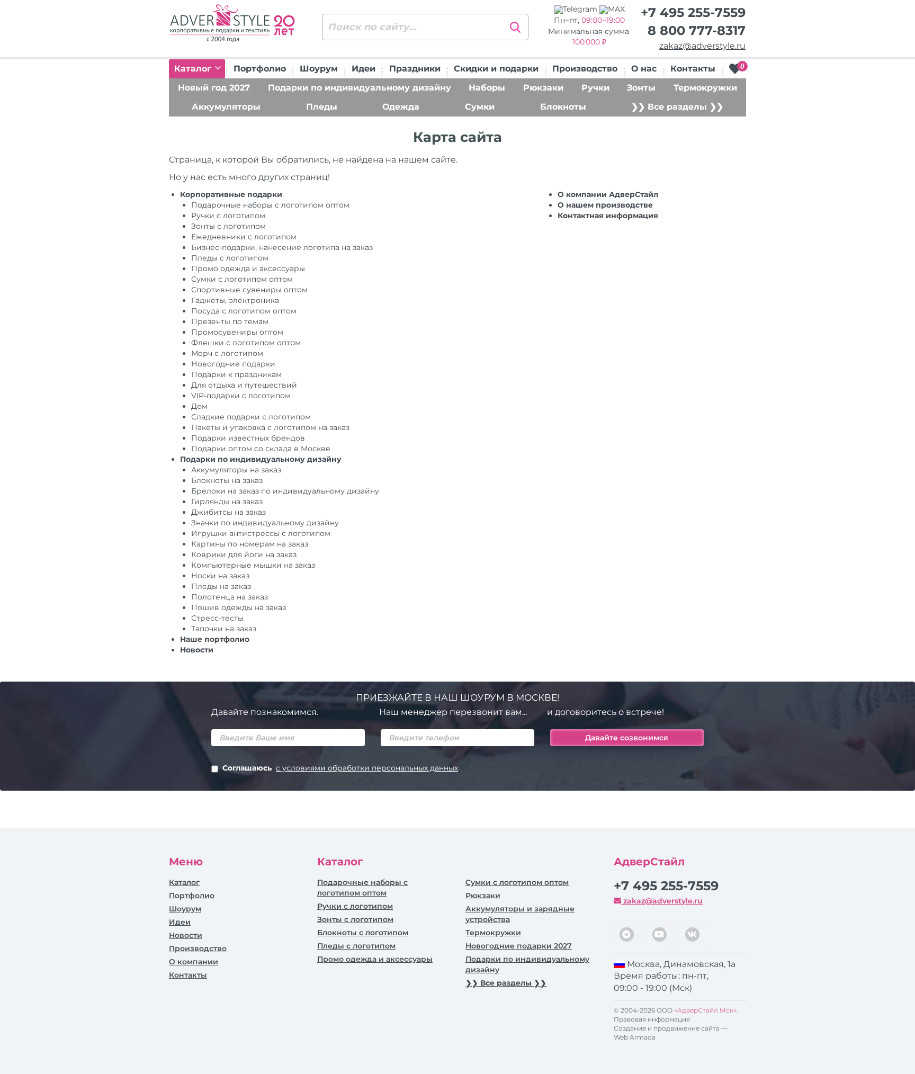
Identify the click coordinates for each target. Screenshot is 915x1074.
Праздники (415, 69)
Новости (196, 650)
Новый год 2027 (214, 88)
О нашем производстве (605, 205)
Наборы (487, 88)
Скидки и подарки (496, 69)
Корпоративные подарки (231, 194)
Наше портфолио (214, 639)
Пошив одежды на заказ (238, 607)
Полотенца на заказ (229, 597)
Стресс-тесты (217, 618)
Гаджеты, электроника (235, 300)
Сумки (480, 107)
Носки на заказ (220, 575)
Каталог (194, 69)
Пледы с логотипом (229, 258)
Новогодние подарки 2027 (518, 946)
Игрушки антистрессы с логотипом (260, 533)
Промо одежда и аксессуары (248, 268)
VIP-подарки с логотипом (241, 395)
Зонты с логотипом (228, 226)
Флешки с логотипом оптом (246, 342)
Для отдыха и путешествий (244, 385)
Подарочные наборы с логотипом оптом (270, 205)
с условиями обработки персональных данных (367, 768)
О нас (644, 69)
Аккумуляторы (226, 107)
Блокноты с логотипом (362, 932)
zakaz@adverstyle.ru (702, 46)
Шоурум (319, 69)
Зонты (641, 88)
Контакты (692, 69)
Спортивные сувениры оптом (249, 289)
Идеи (363, 69)
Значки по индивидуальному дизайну (265, 522)
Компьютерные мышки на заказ (253, 565)
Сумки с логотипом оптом (242, 279)
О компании (193, 961)
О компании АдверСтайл (608, 194)
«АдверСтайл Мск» (705, 1010)
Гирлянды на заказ (227, 501)
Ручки (595, 88)
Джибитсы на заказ (228, 512)
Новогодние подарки (233, 364)
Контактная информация (608, 215)
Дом (199, 406)
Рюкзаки (543, 88)
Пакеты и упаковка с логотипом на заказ (270, 427)
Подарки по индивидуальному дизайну (359, 88)
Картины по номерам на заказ (249, 544)
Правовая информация (652, 1019)
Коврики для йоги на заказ (244, 554)
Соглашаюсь (340, 768)
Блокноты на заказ (227, 480)
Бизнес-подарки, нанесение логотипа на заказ (282, 247)
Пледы (321, 107)
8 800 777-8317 (697, 30)
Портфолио (260, 69)
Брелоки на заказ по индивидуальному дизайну (285, 491)
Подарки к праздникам (236, 374)
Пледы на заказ (221, 586)
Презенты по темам (229, 321)
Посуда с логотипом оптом (244, 311)
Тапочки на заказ (223, 628)
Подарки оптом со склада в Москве (260, 448)
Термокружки (705, 88)
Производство (584, 69)
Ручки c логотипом (228, 215)
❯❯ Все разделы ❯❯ (677, 107)
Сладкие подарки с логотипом (251, 417)
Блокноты (563, 107)
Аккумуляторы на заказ (236, 470)
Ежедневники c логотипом (244, 236)
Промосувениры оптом (237, 332)
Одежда (400, 107)
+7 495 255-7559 (693, 12)
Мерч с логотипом (227, 353)
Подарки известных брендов (248, 438)
